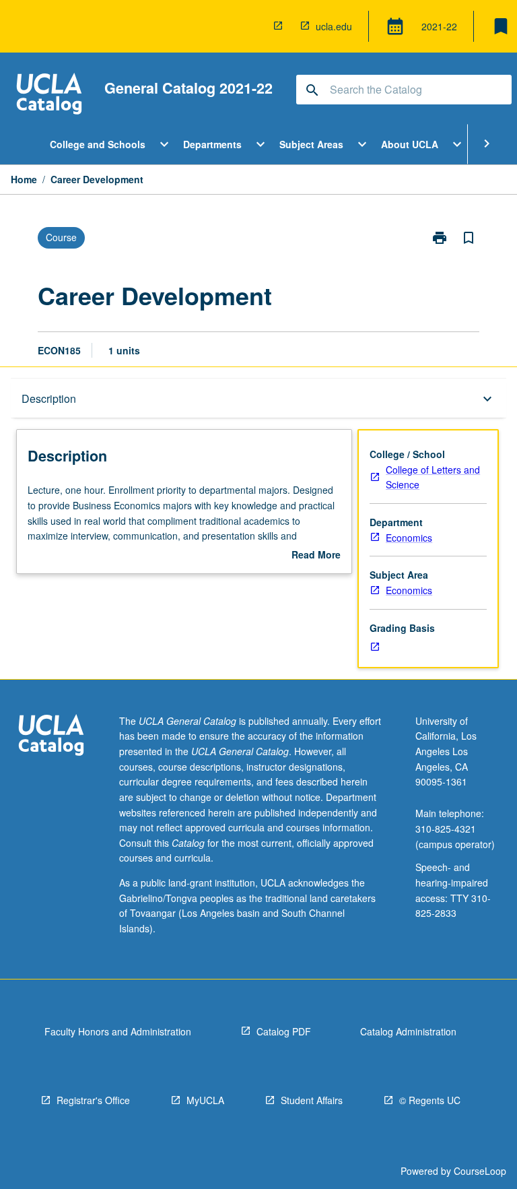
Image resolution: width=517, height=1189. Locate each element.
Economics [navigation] (409, 537)
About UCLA (409, 144)
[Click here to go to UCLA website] (51, 736)
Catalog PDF (283, 1031)
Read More (316, 555)
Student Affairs (312, 1100)
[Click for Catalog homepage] (49, 95)
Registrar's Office (93, 1100)
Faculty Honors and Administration (117, 1031)
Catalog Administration (408, 1031)
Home (24, 179)
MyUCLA (205, 1100)
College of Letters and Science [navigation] (433, 477)
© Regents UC (429, 1100)
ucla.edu (334, 26)
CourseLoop (480, 1171)
